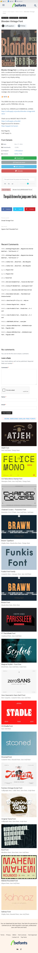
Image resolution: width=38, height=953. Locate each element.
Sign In (3, 1)
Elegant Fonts (5, 883)
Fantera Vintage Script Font (11, 788)
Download (20, 158)
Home (4, 12)
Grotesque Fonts (16, 574)
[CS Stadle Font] (19, 712)
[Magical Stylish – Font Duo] (19, 651)
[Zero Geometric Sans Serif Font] (19, 681)
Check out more (20, 162)
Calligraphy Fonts (6, 790)
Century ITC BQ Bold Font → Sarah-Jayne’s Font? (19, 286)
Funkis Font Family (8, 572)
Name (3, 397)
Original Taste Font (8, 819)
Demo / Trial (18, 154)
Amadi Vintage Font (7, 220)
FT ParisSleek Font (8, 633)
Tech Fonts (30, 512)
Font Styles (11, 12)
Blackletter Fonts (6, 852)
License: (5, 154)
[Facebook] (20, 949)
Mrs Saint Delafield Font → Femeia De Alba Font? (19, 282)
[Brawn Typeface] (19, 527)
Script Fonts (22, 667)
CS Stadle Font (7, 726)
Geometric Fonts (6, 574)
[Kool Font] (19, 836)
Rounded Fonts (16, 760)
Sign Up (10, 1)
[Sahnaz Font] (19, 898)
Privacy (8, 935)
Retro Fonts (19, 12)
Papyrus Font (9, 270)
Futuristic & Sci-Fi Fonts (8, 512)
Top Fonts (24, 937)
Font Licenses (22, 935)
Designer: (6, 151)
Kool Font (5, 850)
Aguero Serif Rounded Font (9, 229)
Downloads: (7, 147)
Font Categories (5, 698)
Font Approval (32, 935)
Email (3, 405)
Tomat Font (8, 278)
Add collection (19, 167)
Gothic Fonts (16, 790)
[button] (35, 6)
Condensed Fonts (6, 636)
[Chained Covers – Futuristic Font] (19, 496)
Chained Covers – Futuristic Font (13, 510)
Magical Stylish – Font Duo (11, 664)
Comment (5, 367)
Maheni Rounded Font (9, 881)
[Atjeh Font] (19, 434)
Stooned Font (6, 757)
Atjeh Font (5, 448)
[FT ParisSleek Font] (19, 620)
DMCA (14, 935)
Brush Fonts (4, 667)
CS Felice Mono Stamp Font (11, 479)
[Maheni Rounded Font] (19, 867)
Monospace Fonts (6, 481)
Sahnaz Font (6, 912)
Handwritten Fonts (15, 543)
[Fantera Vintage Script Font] (19, 774)
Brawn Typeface (7, 541)
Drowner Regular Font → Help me (16, 304)
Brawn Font (5, 602)
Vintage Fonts (23, 17)
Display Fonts (5, 543)
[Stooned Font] (19, 743)
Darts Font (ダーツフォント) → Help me (17, 300)
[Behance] (17, 949)
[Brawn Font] (19, 589)
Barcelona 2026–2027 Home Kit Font (22, 290)
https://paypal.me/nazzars (9, 126)
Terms (2, 935)
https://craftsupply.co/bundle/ (11, 121)
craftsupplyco (18, 151)
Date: (4, 144)
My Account (19, 1)
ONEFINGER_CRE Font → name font (16, 321)
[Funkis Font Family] (19, 558)
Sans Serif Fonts (14, 17)
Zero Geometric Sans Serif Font (13, 695)
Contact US (15, 937)
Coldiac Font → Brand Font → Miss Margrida (18, 262)
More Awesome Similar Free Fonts (19, 419)
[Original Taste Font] (19, 805)
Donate (20, 171)
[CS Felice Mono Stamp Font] (19, 465)
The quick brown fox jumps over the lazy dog (20, 196)
